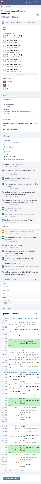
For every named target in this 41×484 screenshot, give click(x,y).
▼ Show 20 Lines (33, 318)
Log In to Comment (11, 478)
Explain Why (16, 263)
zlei (8, 89)
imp (8, 85)
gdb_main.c (9, 303)
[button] (39, 2)
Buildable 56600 (11, 157)
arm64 (8, 107)
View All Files (20, 75)
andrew (16, 22)
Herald (7, 170)
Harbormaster (10, 184)
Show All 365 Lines (20, 372)
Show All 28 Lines (20, 424)
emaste (9, 82)
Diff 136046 (29, 220)
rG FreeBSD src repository (11, 142)
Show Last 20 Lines (32, 471)
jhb (7, 102)
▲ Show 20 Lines (9, 372)
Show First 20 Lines (9, 318)
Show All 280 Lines (20, 471)
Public (15, 17)
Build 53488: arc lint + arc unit (15, 159)
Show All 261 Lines (21, 318)
